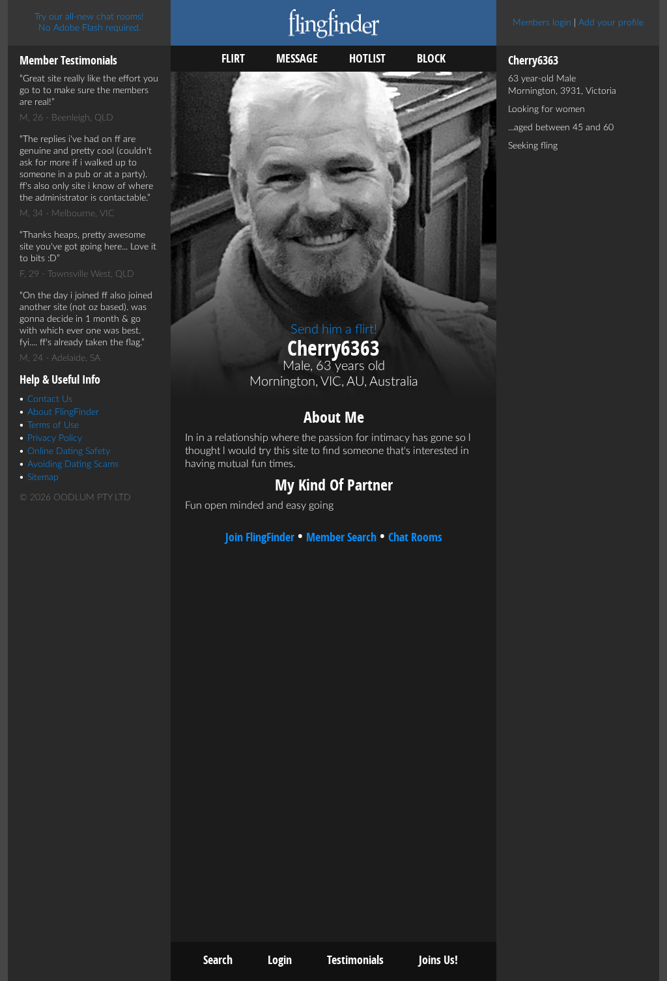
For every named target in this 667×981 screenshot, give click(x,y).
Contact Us (49, 399)
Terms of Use (53, 425)
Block (431, 58)
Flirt (233, 58)
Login (280, 960)
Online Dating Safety (68, 451)
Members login (542, 22)
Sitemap (43, 477)
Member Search (341, 537)
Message (297, 58)
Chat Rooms (415, 537)
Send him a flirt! (334, 329)
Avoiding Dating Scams (73, 464)
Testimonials (355, 960)
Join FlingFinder (259, 537)
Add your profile (611, 22)
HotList (367, 58)
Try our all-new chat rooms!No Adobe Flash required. (89, 22)
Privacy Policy (54, 438)
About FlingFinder (63, 412)
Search (218, 960)
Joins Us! (438, 960)
